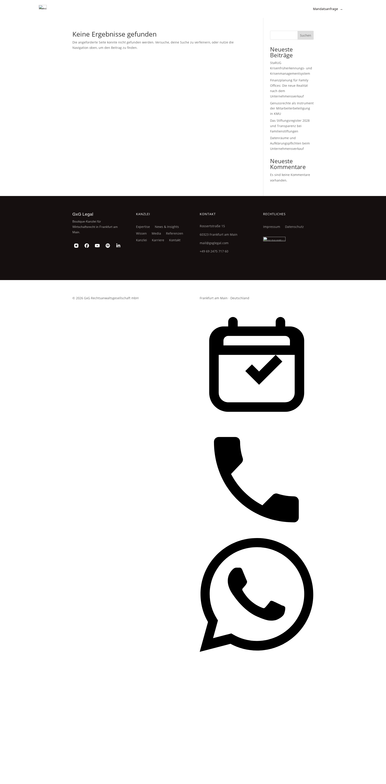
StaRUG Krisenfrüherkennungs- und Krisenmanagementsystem (291, 68)
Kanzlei (141, 240)
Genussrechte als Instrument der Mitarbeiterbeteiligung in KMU (292, 108)
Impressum (271, 227)
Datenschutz (294, 227)
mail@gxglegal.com (214, 243)
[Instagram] (76, 246)
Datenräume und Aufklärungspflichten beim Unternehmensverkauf (290, 143)
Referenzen (174, 233)
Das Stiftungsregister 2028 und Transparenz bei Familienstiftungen (290, 125)
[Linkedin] (118, 246)
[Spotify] (108, 246)
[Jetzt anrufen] (257, 535)
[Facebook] (87, 246)
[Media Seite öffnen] (257, 766)
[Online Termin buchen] (257, 420)
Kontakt (174, 240)
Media (156, 233)
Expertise (143, 227)
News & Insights (167, 227)
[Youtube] (97, 246)
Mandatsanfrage (328, 9)
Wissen (141, 233)
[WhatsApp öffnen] (257, 650)
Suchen (305, 35)
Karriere (158, 240)
